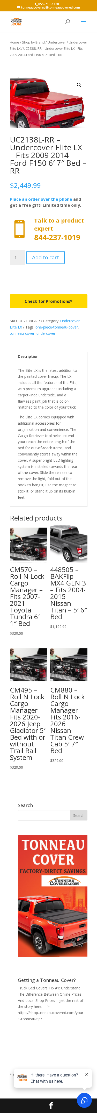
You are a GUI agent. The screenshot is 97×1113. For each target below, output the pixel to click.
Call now (48, 229)
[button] (79, 85)
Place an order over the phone (41, 199)
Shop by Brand (33, 42)
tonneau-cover (22, 333)
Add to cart (45, 257)
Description (28, 356)
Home (14, 42)
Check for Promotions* (48, 301)
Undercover (57, 42)
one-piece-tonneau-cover (56, 327)
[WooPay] (48, 276)
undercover (45, 333)
